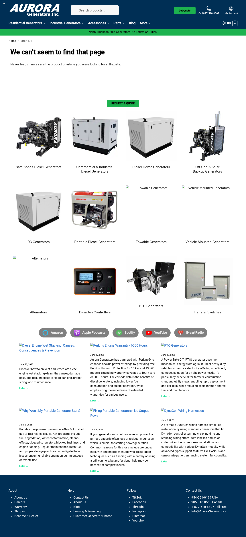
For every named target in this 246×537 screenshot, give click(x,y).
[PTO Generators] (194, 345)
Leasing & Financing (87, 511)
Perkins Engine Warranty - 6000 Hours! (121, 350)
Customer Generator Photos (92, 516)
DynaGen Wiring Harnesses (183, 415)
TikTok (137, 497)
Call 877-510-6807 (208, 13)
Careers (19, 502)
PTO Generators (174, 350)
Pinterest (138, 516)
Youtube (138, 520)
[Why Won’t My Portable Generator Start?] (52, 410)
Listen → (23, 388)
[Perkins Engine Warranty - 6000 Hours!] (123, 345)
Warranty (20, 507)
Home (12, 40)
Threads (138, 507)
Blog (76, 507)
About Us (20, 497)
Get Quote (184, 10)
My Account (231, 13)
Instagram (139, 511)
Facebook (139, 502)
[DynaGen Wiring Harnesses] (194, 410)
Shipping (20, 511)
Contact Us (81, 497)
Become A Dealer (26, 516)
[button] (230, 23)
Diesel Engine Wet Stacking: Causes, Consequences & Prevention (48, 357)
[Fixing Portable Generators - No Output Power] (123, 413)
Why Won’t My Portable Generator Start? (38, 417)
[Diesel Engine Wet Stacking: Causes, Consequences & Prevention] (52, 348)
